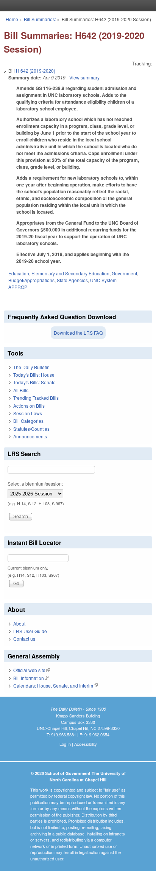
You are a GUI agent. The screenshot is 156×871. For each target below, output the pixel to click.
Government (124, 273)
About (19, 623)
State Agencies (72, 280)
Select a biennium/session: (35, 483)
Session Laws (27, 413)
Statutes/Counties (31, 428)
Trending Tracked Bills (36, 397)
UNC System (103, 280)
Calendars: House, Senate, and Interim (55, 685)
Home (12, 19)
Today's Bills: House (34, 374)
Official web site (31, 670)
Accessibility (85, 744)
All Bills (20, 390)
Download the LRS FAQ (78, 332)
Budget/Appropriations (31, 280)
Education (18, 273)
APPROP (17, 287)
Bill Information (30, 678)
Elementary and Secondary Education (70, 273)
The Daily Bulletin (31, 367)
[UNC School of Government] (76, 5)
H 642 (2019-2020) (35, 70)
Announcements (30, 436)
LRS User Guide (30, 631)
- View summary (83, 77)
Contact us (24, 638)
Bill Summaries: (40, 19)
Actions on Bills (29, 405)
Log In (65, 744)
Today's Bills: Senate (34, 382)
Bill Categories (28, 421)
